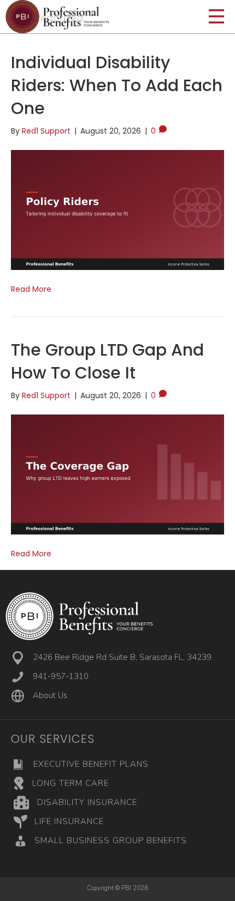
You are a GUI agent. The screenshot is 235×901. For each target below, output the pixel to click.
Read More (31, 289)
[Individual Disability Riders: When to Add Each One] (117, 209)
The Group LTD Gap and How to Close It (107, 361)
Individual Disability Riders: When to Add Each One (116, 85)
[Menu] (216, 17)
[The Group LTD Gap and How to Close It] (117, 473)
